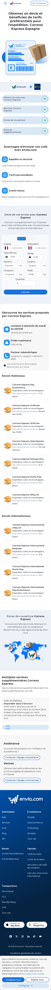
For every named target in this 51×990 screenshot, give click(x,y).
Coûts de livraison (36, 859)
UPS (4, 907)
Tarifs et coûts (34, 854)
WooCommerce (35, 822)
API (3, 839)
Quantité (20, 279)
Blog (4, 833)
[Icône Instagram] (22, 936)
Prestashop (33, 828)
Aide (4, 817)
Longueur (13, 272)
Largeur (36, 263)
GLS (4, 897)
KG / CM (21, 239)
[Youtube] (40, 936)
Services (6, 822)
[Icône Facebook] (10, 936)
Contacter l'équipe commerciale (22, 780)
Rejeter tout (37, 980)
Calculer (25, 292)
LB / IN (30, 239)
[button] (7, 248)
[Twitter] (16, 936)
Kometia (31, 833)
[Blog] (34, 936)
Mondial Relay (9, 902)
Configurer (23, 985)
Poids (36, 272)
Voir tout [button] (7, 727)
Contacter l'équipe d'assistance (21, 757)
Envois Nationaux (10, 859)
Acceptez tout (13, 980)
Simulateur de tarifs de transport (37, 866)
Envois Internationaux (13, 853)
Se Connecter (39, 3)
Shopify (31, 817)
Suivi (4, 828)
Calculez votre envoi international (37, 874)
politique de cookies (34, 974)
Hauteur (13, 263)
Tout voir (31, 839)
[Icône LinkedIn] (28, 936)
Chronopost (8, 891)
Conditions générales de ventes (25, 953)
